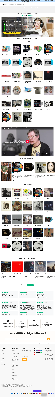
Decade (26, 7)
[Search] (45, 4)
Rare (21, 7)
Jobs (12, 354)
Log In (51, 7)
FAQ (30, 386)
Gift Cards (13, 362)
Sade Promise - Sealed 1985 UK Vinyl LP (28, 274)
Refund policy (14, 384)
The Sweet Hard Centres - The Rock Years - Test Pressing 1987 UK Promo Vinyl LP (6, 275)
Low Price (37, 7)
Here (29, 41)
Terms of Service (15, 370)
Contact (15, 11)
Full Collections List (20, 384)
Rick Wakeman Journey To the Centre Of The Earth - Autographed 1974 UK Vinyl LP (40, 275)
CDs (43, 7)
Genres (16, 7)
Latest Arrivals (9, 7)
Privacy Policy (14, 372)
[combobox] (26, 4)
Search (3, 384)
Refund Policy (14, 363)
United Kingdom (46, 391)
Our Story (9, 11)
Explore (31, 7)
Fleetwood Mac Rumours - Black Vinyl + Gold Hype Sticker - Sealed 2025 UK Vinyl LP (40, 176)
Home (3, 7)
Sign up (24, 359)
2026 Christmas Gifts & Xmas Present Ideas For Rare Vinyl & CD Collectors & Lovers (15, 386)
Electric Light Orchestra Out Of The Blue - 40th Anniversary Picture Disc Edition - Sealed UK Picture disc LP (17, 177)
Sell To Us (3, 11)
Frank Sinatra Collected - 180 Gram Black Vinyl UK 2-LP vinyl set (29, 175)
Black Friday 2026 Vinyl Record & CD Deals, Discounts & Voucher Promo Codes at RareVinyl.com (17, 385)
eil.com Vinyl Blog (15, 374)
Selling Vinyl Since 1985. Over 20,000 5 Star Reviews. (27, 13)
